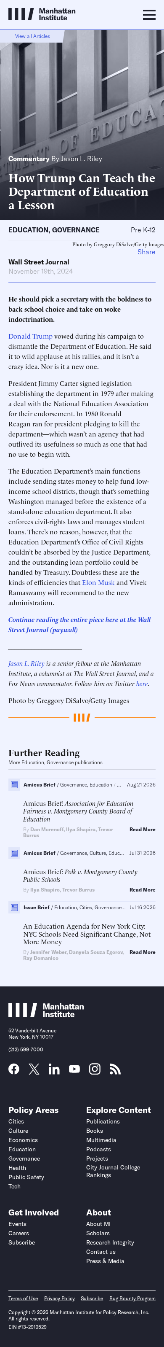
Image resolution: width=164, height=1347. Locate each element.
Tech (14, 1186)
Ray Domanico (40, 958)
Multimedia (101, 1140)
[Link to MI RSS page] (115, 1071)
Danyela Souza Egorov (95, 952)
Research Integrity (110, 1242)
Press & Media (105, 1261)
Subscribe (21, 1242)
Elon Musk (98, 582)
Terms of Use (23, 1298)
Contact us (101, 1251)
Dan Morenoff (46, 829)
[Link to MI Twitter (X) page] (34, 1071)
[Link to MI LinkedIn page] (54, 1071)
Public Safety (26, 1177)
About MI (98, 1224)
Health (17, 1168)
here (142, 683)
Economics (23, 1140)
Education (28, 230)
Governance (76, 230)
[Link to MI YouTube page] (74, 1070)
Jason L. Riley (81, 158)
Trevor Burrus (78, 889)
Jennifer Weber (48, 952)
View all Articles (32, 36)
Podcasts (98, 1149)
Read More (143, 829)
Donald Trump (30, 335)
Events (17, 1224)
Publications (103, 1121)
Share (147, 252)
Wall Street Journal (38, 262)
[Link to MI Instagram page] (95, 1072)
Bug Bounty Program (132, 1298)
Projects (97, 1158)
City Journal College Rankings (113, 1171)
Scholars (98, 1233)
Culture (18, 1130)
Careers (18, 1233)
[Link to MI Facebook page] (13, 1071)
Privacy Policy (59, 1298)
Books (94, 1130)
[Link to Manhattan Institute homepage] (46, 1014)
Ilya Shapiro (80, 829)
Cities (16, 1121)
